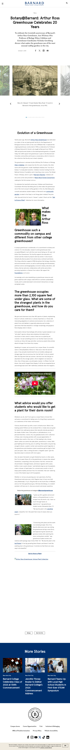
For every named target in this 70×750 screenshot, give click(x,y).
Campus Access (15, 726)
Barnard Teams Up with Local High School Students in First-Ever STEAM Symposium (57, 685)
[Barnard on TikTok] (43, 737)
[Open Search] (66, 3)
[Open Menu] (2, 3)
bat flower (18, 543)
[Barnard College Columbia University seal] (35, 714)
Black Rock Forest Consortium (45, 177)
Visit (40, 726)
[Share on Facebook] (35, 51)
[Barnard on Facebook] (28, 737)
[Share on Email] (47, 51)
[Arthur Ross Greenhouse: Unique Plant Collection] (35, 589)
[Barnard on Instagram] (32, 737)
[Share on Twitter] (39, 51)
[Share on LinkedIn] (43, 51)
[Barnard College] (34, 3)
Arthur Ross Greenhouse (39, 140)
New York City (39, 633)
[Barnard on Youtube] (35, 737)
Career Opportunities (29, 726)
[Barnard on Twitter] (39, 737)
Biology (29, 633)
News (35, 13)
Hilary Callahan (19, 165)
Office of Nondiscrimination (21, 731)
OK (65, 746)
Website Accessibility (51, 731)
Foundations (19, 273)
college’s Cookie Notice (46, 747)
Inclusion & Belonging (53, 726)
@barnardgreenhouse (45, 490)
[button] (10, 104)
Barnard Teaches (39, 175)
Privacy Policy (37, 731)
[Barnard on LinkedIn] (47, 737)
